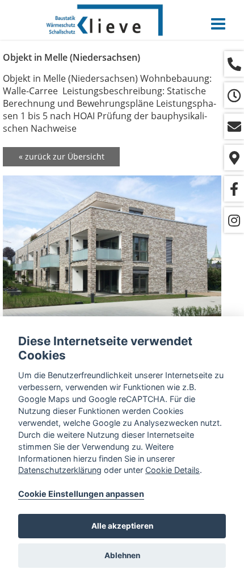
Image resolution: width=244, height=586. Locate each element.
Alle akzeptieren (122, 525)
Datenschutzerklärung (60, 470)
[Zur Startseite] (105, 20)
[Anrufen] (234, 64)
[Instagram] (234, 220)
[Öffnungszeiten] (234, 95)
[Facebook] (234, 189)
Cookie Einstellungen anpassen (81, 494)
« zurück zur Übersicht (61, 156)
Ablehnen (122, 555)
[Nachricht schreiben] (234, 126)
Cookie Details (172, 470)
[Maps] (234, 157)
